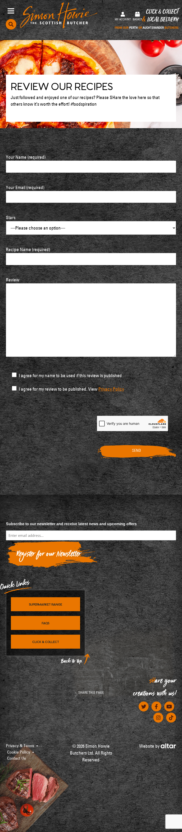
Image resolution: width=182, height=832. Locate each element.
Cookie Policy (18, 752)
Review (12, 280)
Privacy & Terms (20, 745)
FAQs (45, 623)
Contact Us (16, 758)
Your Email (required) (25, 187)
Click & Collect (146, 19)
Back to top (71, 662)
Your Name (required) (26, 157)
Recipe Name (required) (28, 249)
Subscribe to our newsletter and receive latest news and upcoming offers (71, 524)
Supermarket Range (45, 604)
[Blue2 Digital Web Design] (168, 745)
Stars (10, 217)
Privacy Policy (111, 389)
